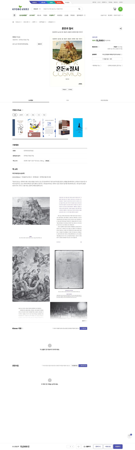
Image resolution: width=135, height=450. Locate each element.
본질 (33, 115)
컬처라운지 (80, 15)
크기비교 (70, 89)
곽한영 (14, 37)
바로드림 (107, 446)
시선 (39, 115)
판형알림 (47, 160)
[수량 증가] (72, 447)
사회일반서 (51, 22)
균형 (27, 115)
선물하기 (88, 446)
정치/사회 (26, 22)
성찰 (15, 115)
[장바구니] (114, 9)
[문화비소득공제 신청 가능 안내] (122, 65)
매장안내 (115, 2)
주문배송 (110, 2)
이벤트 (45, 15)
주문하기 (117, 446)
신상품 (66, 15)
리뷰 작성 (84, 328)
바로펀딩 (59, 15)
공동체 (21, 115)
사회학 (33, 22)
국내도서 (18, 22)
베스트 (39, 15)
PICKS (73, 15)
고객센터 (121, 2)
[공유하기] (121, 28)
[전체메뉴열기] (14, 15)
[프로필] (120, 9)
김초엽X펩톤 (23, 15)
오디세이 (32, 15)
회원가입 (94, 2)
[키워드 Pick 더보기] (86, 128)
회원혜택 (104, 2)
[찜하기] (78, 446)
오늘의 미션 (103, 15)
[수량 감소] (68, 447)
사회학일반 (41, 22)
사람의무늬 (15, 40)
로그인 (99, 2)
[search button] (79, 9)
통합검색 (36, 9)
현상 (44, 115)
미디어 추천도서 (16, 177)
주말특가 (51, 15)
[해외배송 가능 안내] (100, 65)
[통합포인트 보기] (98, 47)
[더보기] (85, 15)
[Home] (13, 22)
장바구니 (98, 446)
